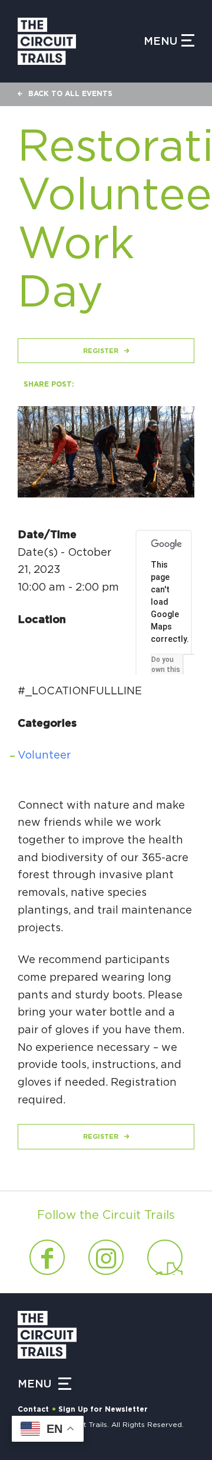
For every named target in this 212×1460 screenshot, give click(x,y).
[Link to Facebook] (47, 1257)
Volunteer (44, 755)
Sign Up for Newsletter (103, 1409)
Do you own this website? (166, 669)
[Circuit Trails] (81, 41)
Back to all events (70, 93)
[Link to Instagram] (106, 1257)
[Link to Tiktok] (165, 1257)
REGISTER (100, 351)
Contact (33, 1409)
